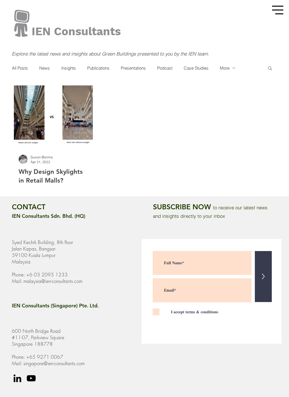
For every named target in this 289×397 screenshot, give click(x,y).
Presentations (133, 68)
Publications (98, 68)
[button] (277, 10)
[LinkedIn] (17, 378)
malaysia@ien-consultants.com (52, 281)
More (224, 68)
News (44, 68)
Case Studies (196, 68)
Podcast (164, 68)
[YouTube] (31, 378)
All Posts (20, 68)
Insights (68, 68)
